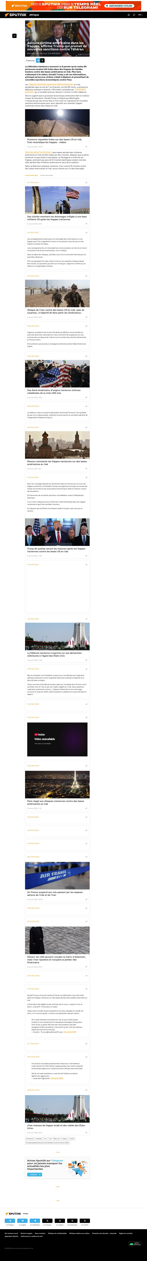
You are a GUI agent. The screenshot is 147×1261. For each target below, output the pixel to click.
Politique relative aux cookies (79, 1233)
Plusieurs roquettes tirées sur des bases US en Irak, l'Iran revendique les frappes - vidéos (54, 141)
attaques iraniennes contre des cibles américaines (51, 84)
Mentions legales (26, 1233)
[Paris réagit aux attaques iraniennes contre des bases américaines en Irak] (57, 784)
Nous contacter (40, 1233)
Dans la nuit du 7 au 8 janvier (38, 152)
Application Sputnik (11, 1236)
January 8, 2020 (70, 1032)
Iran (45, 1138)
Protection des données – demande (104, 1233)
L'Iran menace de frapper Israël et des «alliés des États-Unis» (56, 1127)
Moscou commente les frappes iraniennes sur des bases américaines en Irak (57, 463)
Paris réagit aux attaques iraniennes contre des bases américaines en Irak (55, 802)
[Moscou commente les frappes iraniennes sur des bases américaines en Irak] (57, 445)
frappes (64, 1138)
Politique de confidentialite (57, 1233)
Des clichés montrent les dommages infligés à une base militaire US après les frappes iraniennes (57, 218)
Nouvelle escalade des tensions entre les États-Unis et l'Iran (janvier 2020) (47, 1143)
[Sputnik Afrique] (16, 18)
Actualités (39, 1138)
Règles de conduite (125, 1233)
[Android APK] (135, 1244)
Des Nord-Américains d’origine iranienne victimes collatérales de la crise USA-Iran (53, 391)
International (29, 1138)
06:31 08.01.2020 (33, 53)
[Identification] (129, 15)
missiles (71, 1138)
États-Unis (57, 1138)
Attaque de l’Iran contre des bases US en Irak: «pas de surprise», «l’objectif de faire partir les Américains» (55, 311)
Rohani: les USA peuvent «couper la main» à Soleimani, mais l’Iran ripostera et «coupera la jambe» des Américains (56, 959)
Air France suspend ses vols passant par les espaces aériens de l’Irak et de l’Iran (55, 893)
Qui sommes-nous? (11, 1233)
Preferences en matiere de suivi (32, 1236)
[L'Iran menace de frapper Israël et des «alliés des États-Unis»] (57, 1109)
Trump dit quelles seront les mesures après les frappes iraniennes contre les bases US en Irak (56, 550)
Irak (50, 1138)
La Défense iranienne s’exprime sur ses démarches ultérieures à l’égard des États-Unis (54, 654)
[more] (86, 146)
